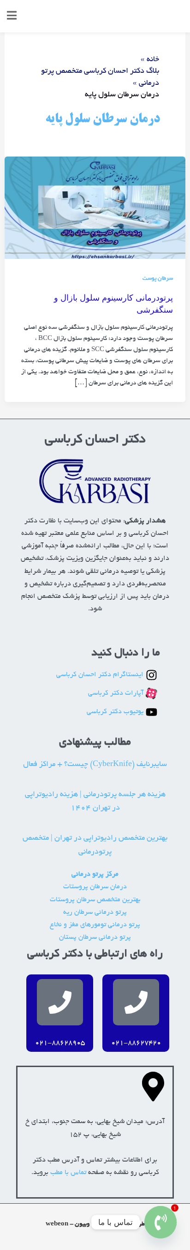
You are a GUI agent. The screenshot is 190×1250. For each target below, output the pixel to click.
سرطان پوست (157, 279)
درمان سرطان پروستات (95, 887)
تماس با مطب (68, 1173)
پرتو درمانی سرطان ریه (95, 913)
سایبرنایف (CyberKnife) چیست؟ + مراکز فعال (95, 764)
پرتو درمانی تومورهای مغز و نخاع (95, 925)
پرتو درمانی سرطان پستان (95, 938)
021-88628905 (60, 1043)
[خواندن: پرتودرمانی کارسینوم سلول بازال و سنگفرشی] (95, 209)
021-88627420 (136, 1043)
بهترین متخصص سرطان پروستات (95, 900)
